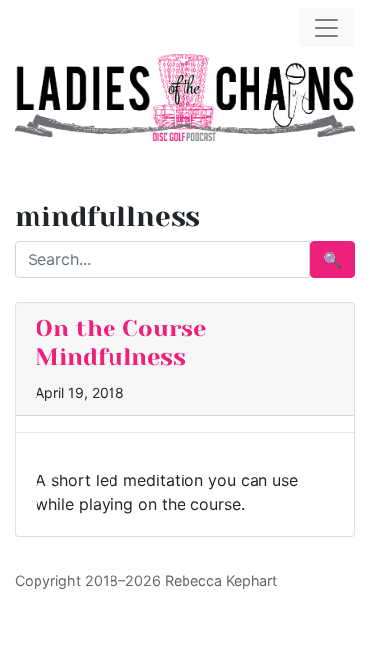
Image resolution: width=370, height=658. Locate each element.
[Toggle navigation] (326, 27)
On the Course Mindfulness (121, 343)
